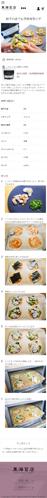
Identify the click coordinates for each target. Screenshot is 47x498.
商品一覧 (23, 480)
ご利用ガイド (23, 487)
